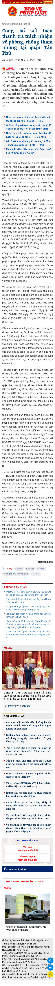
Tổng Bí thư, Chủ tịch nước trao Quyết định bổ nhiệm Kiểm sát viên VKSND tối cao (28, 764)
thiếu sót (41, 568)
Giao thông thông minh (33, 981)
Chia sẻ (50, 960)
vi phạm (19, 568)
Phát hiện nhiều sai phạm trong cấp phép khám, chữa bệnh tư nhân (28, 600)
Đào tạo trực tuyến (34, 984)
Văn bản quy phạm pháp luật (27, 848)
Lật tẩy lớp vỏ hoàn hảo (17, 705)
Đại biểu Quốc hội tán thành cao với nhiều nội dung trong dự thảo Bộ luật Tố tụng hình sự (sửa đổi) (28, 738)
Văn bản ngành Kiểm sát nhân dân (27, 858)
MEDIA (8, 647)
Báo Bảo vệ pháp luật (16, 869)
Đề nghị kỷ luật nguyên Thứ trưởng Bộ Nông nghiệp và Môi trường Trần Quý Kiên (28, 608)
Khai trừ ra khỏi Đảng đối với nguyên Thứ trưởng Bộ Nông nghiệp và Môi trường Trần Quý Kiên (28, 593)
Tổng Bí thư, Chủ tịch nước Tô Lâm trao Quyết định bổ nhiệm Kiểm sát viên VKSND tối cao (28, 751)
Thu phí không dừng (13, 984)
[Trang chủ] (27, 11)
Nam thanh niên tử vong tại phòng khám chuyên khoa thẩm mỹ (28, 775)
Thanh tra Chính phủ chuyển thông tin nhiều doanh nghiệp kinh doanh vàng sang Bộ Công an (28, 634)
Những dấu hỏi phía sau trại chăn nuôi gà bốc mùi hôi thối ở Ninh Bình (28, 794)
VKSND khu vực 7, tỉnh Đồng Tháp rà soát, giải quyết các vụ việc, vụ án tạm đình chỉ (28, 805)
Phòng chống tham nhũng (16, 573)
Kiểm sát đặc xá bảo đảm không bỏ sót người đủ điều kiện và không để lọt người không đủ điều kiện (28, 725)
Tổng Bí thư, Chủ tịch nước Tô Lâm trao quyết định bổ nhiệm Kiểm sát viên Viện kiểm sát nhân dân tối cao (27, 695)
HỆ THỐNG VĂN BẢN (27, 840)
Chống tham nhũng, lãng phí (16, 23)
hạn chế (30, 568)
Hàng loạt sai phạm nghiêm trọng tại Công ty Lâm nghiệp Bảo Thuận (28, 615)
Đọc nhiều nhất (14, 716)
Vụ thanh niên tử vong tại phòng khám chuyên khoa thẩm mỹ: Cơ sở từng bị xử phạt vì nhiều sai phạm (28, 828)
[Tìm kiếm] (50, 974)
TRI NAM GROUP (11, 981)
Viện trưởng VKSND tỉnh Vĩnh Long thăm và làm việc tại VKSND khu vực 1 (28, 785)
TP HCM (35, 573)
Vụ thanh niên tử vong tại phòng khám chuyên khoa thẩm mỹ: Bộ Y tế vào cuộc (28, 817)
